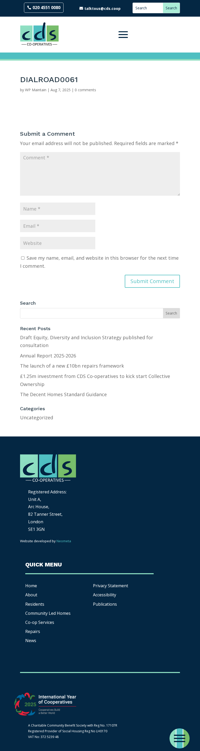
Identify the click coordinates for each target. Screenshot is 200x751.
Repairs (32, 631)
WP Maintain (35, 89)
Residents (34, 604)
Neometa (64, 541)
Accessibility (105, 595)
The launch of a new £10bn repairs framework (72, 366)
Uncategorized (36, 417)
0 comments (85, 89)
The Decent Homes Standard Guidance (63, 394)
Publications (105, 604)
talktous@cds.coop (102, 8)
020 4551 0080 (46, 7)
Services (39, 622)
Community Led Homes (48, 613)
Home (31, 586)
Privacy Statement (110, 586)
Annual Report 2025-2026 (48, 355)
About (31, 595)
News (30, 640)
